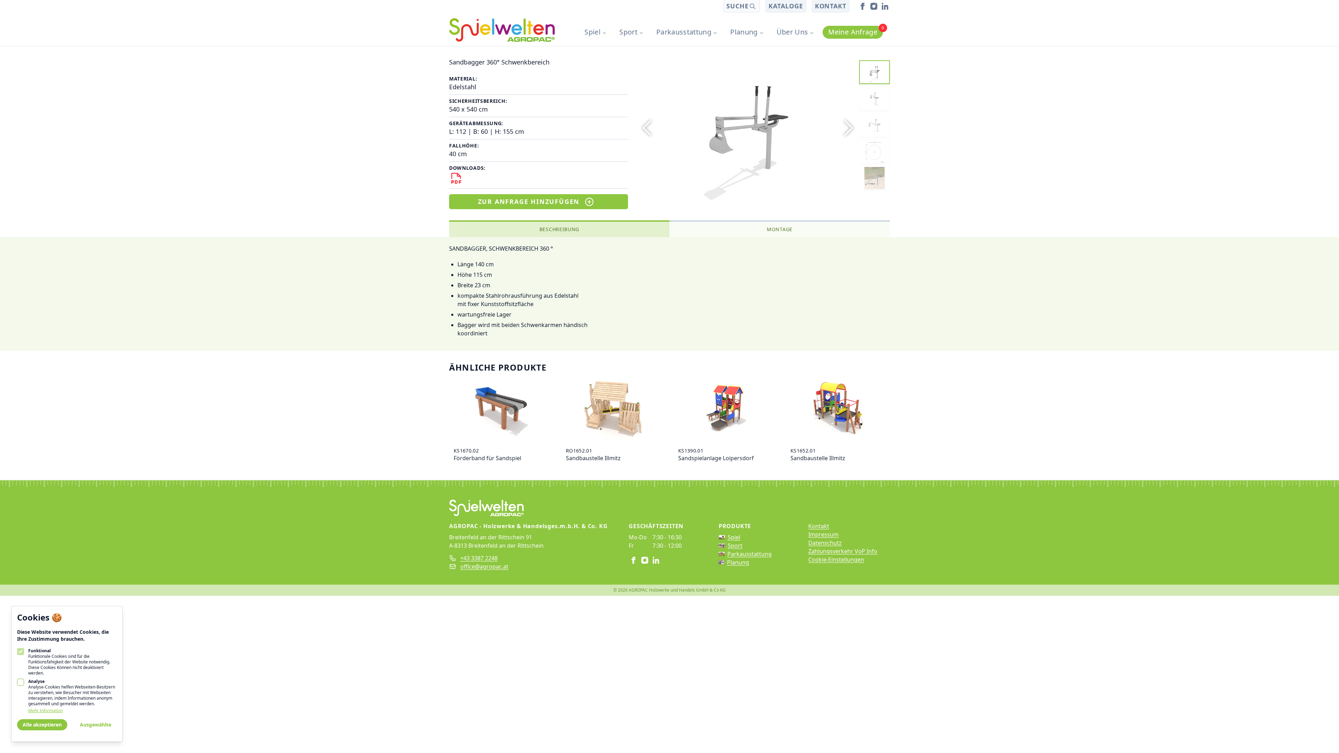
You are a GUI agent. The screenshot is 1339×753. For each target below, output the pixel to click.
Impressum (823, 534)
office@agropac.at (484, 566)
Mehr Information (45, 711)
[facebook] (863, 6)
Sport (628, 32)
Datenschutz (825, 543)
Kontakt (830, 6)
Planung (743, 32)
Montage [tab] (780, 229)
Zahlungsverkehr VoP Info (842, 551)
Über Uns (792, 32)
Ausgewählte (95, 724)
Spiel (592, 32)
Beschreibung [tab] (559, 229)
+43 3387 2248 (479, 558)
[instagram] (874, 6)
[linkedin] (885, 6)
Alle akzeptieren (42, 724)
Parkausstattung (683, 32)
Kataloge (786, 6)
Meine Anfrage (855, 31)
